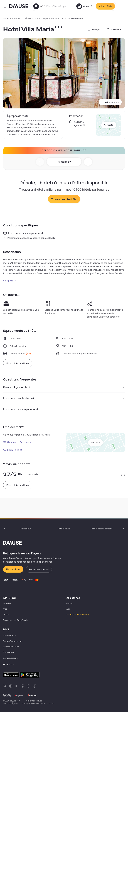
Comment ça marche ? (16, 387)
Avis (5, 609)
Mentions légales (10, 703)
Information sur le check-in (19, 398)
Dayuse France (9, 635)
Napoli (63, 18)
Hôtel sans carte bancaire (101, 528)
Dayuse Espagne (10, 658)
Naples (54, 18)
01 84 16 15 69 (15, 449)
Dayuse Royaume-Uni (12, 641)
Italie (5, 18)
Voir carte (108, 125)
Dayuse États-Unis (11, 646)
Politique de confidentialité (33, 703)
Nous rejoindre (13, 569)
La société (7, 603)
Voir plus (8, 280)
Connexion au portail (39, 569)
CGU (52, 703)
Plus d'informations (17, 363)
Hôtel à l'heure (64, 528)
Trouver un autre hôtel (64, 199)
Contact (69, 603)
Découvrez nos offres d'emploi (15, 620)
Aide (68, 609)
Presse (6, 614)
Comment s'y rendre (19, 442)
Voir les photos (112, 102)
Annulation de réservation (77, 614)
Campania (15, 18)
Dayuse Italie (8, 652)
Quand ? (66, 161)
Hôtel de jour (25, 528)
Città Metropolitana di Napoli (36, 18)
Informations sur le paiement (20, 409)
